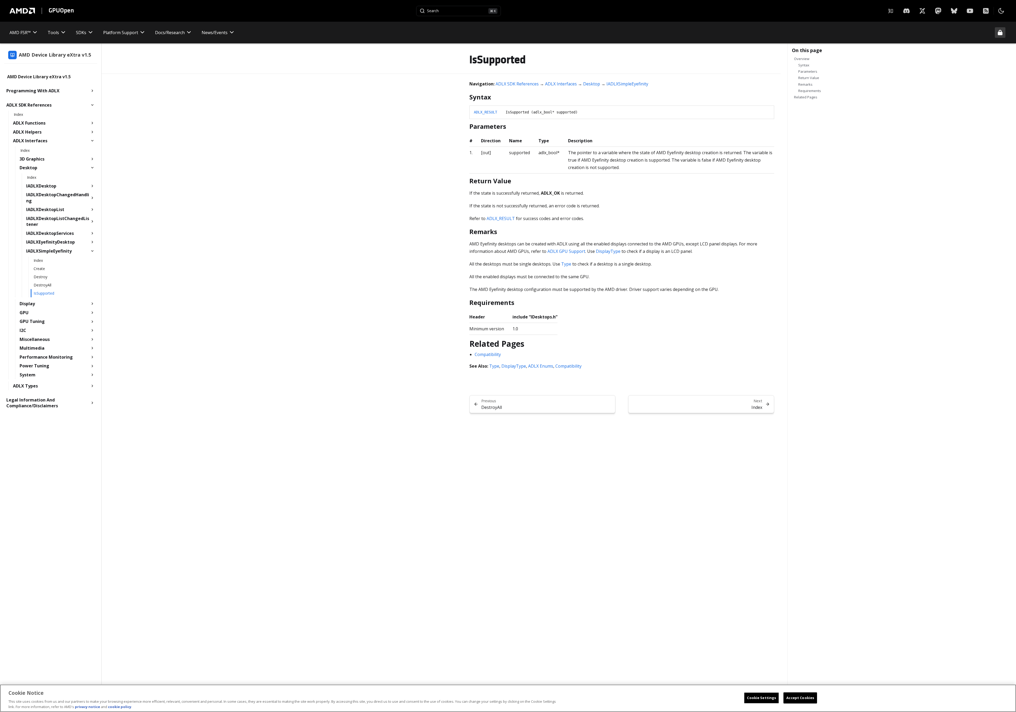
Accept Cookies (800, 697)
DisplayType (608, 251)
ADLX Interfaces (561, 84)
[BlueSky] (954, 11)
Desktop (591, 84)
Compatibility (488, 354)
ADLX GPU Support (566, 251)
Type (566, 264)
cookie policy (119, 706)
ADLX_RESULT (485, 112)
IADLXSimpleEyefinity (627, 84)
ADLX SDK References (517, 84)
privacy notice (87, 706)
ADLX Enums (540, 366)
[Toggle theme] (1001, 11)
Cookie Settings (761, 697)
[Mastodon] (938, 11)
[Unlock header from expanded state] (1000, 32)
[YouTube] (970, 11)
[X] (906, 11)
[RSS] (986, 11)
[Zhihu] (890, 11)
